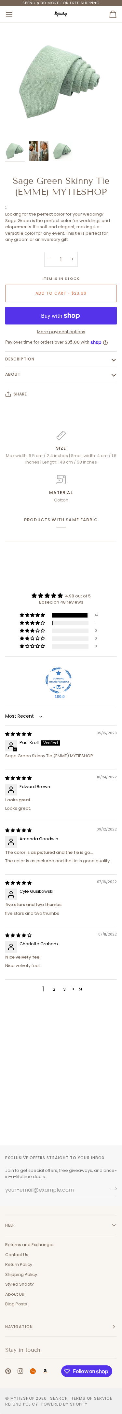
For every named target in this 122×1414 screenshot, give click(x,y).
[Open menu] (15, 14)
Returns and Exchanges (30, 1245)
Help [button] (10, 1225)
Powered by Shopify (64, 1404)
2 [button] (54, 989)
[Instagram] (20, 1371)
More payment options (61, 332)
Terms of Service (91, 1398)
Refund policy (21, 1404)
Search (59, 1398)
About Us (14, 1294)
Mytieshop (22, 1398)
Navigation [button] (19, 1326)
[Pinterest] (8, 1371)
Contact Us (16, 1255)
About (12, 374)
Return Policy (18, 1264)
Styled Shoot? (19, 1284)
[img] (18, 734)
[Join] (111, 1189)
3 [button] (64, 989)
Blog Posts (16, 1304)
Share (20, 394)
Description (19, 359)
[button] (33, 615)
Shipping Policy (21, 1274)
